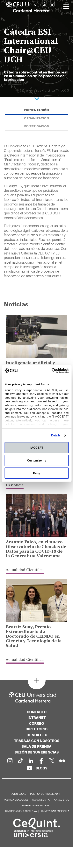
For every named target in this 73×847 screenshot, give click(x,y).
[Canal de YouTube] (29, 768)
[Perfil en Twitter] (51, 761)
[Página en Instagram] (9, 761)
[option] (36, 48)
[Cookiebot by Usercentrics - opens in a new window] (52, 370)
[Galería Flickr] (62, 761)
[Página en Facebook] (41, 761)
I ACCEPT (36, 447)
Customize (34, 460)
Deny (36, 473)
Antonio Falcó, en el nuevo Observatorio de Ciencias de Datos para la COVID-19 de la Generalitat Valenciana (36, 549)
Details (56, 435)
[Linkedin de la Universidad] (30, 761)
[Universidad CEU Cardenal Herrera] (36, 697)
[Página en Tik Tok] (20, 761)
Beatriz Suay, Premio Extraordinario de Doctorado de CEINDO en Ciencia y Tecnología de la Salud (34, 636)
